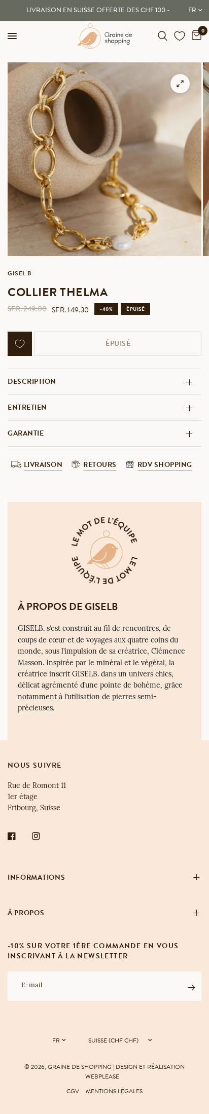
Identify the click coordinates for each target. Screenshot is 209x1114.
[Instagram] (43, 836)
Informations (36, 877)
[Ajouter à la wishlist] (20, 344)
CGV (72, 1091)
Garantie (26, 433)
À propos (26, 913)
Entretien (27, 407)
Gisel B (19, 273)
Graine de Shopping (80, 1066)
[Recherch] (162, 36)
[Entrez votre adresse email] (191, 988)
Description (32, 381)
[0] (194, 36)
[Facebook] (19, 836)
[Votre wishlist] (179, 36)
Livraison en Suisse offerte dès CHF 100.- (97, 10)
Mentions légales (114, 1091)
